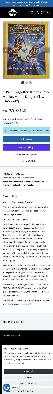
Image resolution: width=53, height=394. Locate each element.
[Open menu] (4, 13)
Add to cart (26, 139)
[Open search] (32, 12)
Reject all (28, 377)
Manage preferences (28, 383)
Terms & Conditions (25, 391)
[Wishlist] (42, 12)
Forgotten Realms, (18, 185)
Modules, (30, 185)
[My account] (37, 12)
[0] (48, 12)
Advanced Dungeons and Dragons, (17, 181)
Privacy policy (9, 391)
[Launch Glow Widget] (6, 387)
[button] (47, 50)
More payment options (26, 154)
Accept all (28, 371)
